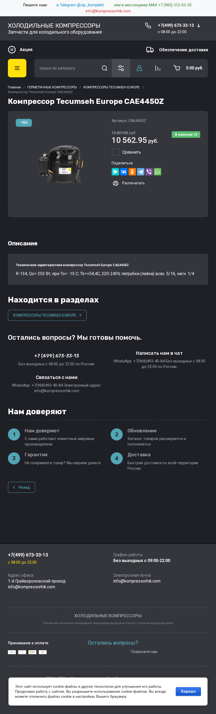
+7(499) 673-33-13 (176, 25)
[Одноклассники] (132, 171)
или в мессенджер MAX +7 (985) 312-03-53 (153, 5)
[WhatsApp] (157, 171)
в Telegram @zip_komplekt (80, 5)
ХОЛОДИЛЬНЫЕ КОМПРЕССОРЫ (54, 25)
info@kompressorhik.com (108, 11)
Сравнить (131, 152)
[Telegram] (140, 171)
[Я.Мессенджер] (115, 171)
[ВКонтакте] (123, 171)
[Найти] (104, 68)
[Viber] (149, 171)
